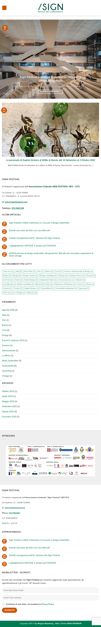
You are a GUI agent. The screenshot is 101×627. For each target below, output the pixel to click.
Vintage (20, 293)
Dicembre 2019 (9, 417)
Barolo (49, 271)
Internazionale (8, 350)
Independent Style (48, 280)
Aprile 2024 (7, 396)
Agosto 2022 (8, 411)
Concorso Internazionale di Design (78, 271)
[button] (4, 8)
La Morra (6, 355)
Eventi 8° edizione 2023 (13, 340)
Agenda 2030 (8, 310)
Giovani (91, 276)
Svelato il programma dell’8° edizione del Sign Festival (34, 238)
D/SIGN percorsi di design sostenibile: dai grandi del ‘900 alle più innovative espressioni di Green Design (51, 254)
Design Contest (30, 276)
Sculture (7, 288)
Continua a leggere (50, 91)
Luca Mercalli (9, 284)
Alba (19, 271)
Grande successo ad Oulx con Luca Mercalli (29, 230)
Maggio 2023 (8, 401)
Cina (58, 271)
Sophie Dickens (31, 288)
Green (18, 280)
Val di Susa (8, 293)
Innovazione (64, 280)
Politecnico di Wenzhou (65, 284)
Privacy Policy (47, 604)
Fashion (63, 276)
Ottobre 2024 (8, 391)
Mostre (40, 284)
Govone (5, 345)
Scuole (18, 288)
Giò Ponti (7, 280)
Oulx (49, 284)
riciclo (80, 284)
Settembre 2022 (9, 406)
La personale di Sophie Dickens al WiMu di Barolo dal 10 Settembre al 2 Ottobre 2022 (50, 160)
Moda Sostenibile (10, 361)
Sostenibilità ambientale (66, 288)
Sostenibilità (47, 288)
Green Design (30, 280)
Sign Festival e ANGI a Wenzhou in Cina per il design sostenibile (50, 78)
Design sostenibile (48, 276)
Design (17, 276)
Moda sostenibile (25, 284)
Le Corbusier (79, 280)
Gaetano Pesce (77, 276)
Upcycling (84, 288)
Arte (40, 271)
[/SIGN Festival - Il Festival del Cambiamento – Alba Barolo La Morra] (50, 8)
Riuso (90, 284)
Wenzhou (32, 293)
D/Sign (6, 276)
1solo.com (8, 271)
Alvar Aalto (29, 271)
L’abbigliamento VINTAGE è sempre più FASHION (32, 246)
